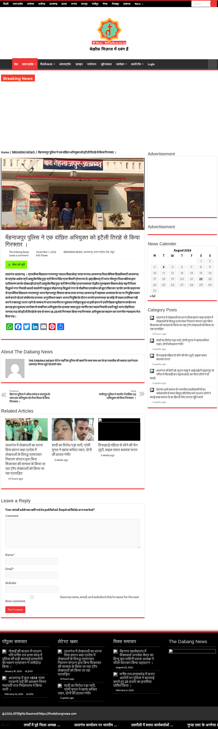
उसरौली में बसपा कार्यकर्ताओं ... (128, 724)
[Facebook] (176, 4)
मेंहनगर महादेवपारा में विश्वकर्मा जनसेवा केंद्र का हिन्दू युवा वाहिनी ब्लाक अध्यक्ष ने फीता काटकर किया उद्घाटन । (133, 657)
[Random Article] (212, 64)
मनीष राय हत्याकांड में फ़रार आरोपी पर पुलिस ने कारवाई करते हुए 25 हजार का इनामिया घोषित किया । (134, 680)
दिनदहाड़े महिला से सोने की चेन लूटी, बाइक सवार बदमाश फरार (118, 447)
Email (9, 569)
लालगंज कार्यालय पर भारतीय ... (71, 724)
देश (16, 64)
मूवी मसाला (106, 64)
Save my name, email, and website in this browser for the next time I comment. (72, 599)
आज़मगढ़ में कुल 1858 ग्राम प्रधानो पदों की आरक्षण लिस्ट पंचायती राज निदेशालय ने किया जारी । (24, 684)
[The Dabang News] (109, 32)
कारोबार (120, 64)
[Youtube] (184, 4)
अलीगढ (41, 4)
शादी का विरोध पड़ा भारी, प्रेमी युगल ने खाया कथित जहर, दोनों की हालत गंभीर (72, 450)
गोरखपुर (115, 4)
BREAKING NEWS (23, 152)
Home (5, 152)
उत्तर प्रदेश (18, 4)
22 (201, 279)
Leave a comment (19, 255)
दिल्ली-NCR (46, 64)
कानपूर (84, 4)
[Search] (214, 4)
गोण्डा (105, 4)
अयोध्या (30, 4)
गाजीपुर (95, 4)
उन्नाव (74, 4)
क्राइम (79, 64)
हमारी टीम (136, 64)
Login (151, 64)
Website (10, 583)
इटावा (64, 4)
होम (6, 63)
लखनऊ (127, 4)
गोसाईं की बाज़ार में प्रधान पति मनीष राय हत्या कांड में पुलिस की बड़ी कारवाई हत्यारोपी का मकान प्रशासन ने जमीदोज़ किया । (22, 659)
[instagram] (188, 4)
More (138, 4)
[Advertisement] (109, 113)
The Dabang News (19, 252)
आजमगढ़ (53, 4)
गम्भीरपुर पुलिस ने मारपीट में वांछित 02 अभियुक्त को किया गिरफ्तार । (117, 395)
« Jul (152, 296)
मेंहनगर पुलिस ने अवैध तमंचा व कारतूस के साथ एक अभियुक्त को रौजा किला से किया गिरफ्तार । (30, 396)
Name (10, 555)
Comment (11, 516)
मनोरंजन (91, 64)
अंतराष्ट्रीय (65, 64)
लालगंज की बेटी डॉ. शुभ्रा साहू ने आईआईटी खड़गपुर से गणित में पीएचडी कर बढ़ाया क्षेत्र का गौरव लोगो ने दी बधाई (182, 374)
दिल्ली (6, 4)
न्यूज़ (112, 252)
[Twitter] (180, 4)
